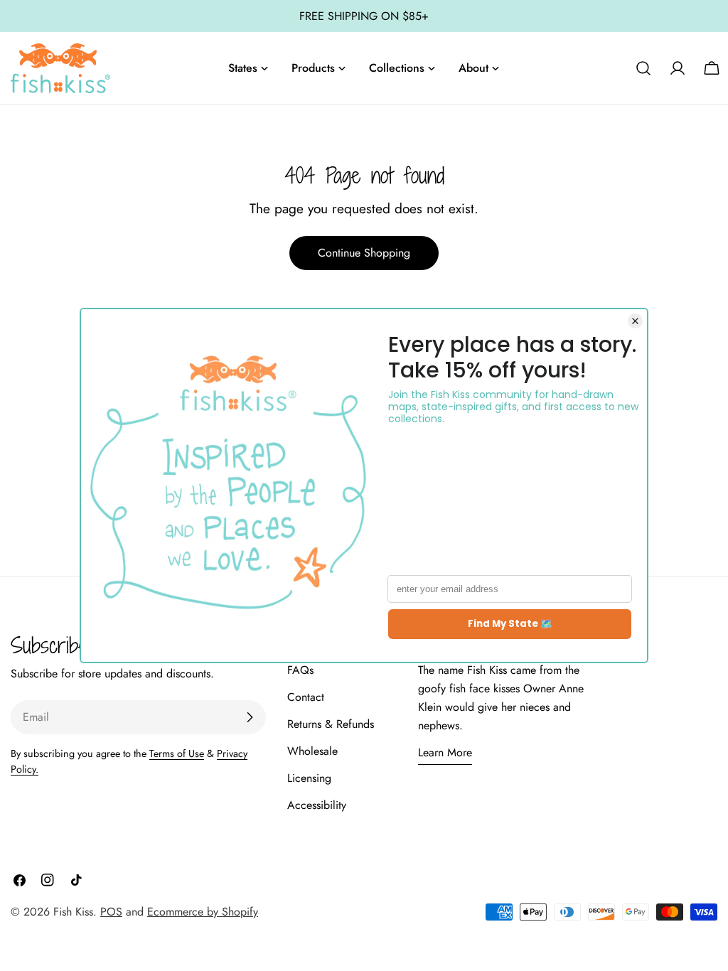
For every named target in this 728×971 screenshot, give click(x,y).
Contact (305, 697)
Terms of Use (176, 753)
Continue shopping (364, 253)
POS (111, 911)
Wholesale (312, 751)
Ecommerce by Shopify (202, 911)
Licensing (309, 778)
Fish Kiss (73, 911)
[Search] (643, 68)
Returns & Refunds (330, 724)
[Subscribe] (249, 717)
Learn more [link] (445, 752)
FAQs (300, 670)
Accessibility (316, 805)
